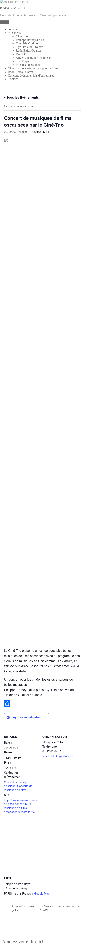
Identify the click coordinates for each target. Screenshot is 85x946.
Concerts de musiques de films (18, 788)
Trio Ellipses (23, 61)
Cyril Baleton (54, 689)
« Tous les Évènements (21, 97)
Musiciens (14, 32)
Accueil (13, 29)
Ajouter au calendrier (27, 717)
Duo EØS (22, 54)
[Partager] (42, 703)
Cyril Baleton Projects (29, 47)
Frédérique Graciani (12, 8)
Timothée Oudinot (27, 43)
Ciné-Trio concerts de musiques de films (33, 68)
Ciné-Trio (22, 36)
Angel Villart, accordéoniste (33, 57)
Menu (5, 22)
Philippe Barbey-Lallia (30, 40)
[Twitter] (54, 930)
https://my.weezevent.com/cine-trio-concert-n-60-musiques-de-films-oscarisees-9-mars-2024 (20, 806)
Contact (13, 79)
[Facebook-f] (31, 930)
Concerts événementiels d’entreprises (31, 75)
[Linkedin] (42, 930)
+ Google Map (41, 893)
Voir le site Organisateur (57, 756)
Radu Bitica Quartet (28, 50)
